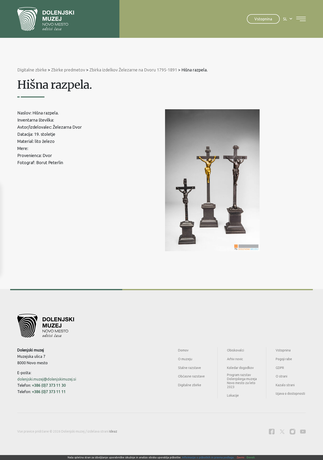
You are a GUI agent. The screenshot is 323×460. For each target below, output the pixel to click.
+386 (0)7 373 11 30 (49, 385)
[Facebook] (272, 431)
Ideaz (113, 431)
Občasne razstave (191, 376)
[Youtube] (303, 431)
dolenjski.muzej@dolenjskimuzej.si (46, 379)
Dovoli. (251, 457)
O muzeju (185, 359)
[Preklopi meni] (301, 19)
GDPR (280, 368)
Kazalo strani (285, 385)
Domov (183, 350)
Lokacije (233, 395)
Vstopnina (263, 19)
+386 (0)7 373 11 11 (49, 392)
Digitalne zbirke (189, 385)
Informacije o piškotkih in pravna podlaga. (208, 457)
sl (285, 19)
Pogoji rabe (284, 359)
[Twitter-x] (282, 431)
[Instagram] (292, 431)
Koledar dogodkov (240, 368)
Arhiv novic (235, 359)
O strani (281, 376)
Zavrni (240, 457)
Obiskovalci (235, 350)
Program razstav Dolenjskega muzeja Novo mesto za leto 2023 (242, 381)
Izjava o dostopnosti (290, 393)
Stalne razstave (189, 368)
